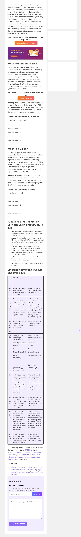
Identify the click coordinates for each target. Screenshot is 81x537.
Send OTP (36, 494)
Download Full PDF (26, 98)
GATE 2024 (33, 452)
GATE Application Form (26, 455)
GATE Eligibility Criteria (20, 452)
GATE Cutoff (19, 457)
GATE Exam (29, 450)
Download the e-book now (26, 43)
